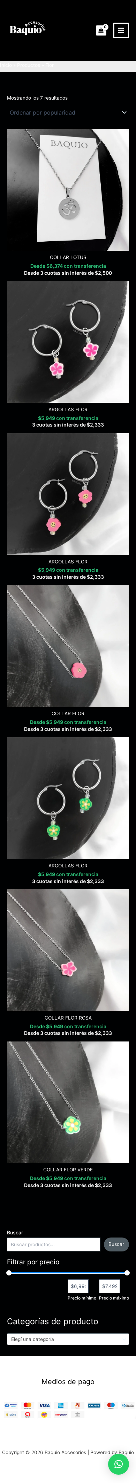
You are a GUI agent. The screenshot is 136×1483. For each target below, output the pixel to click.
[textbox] (65, 1339)
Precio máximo (114, 1298)
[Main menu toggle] (121, 30)
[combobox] (68, 1339)
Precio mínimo (82, 1298)
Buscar (15, 1232)
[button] (118, 1464)
